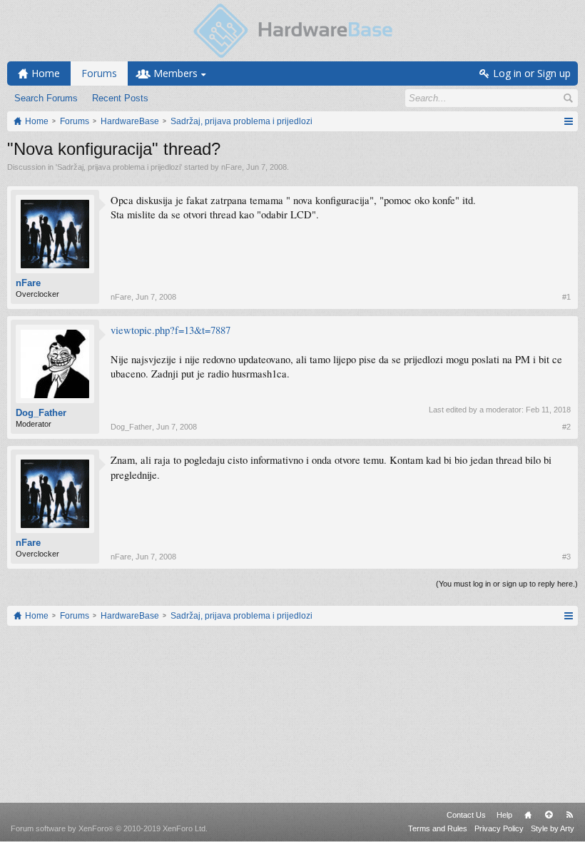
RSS (569, 815)
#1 (566, 297)
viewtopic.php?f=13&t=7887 (170, 330)
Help (504, 815)
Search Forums (46, 98)
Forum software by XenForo (109, 828)
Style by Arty (552, 828)
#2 (566, 426)
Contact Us (466, 815)
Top (549, 815)
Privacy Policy (499, 828)
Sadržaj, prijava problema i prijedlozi (118, 167)
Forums (99, 73)
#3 (566, 556)
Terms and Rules (437, 828)
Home (528, 815)
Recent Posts (120, 98)
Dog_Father (41, 412)
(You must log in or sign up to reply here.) (507, 583)
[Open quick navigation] (568, 121)
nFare (231, 167)
